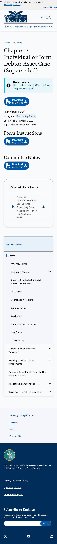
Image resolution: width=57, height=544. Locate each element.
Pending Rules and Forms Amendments (21, 362)
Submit (46, 523)
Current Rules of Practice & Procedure (22, 350)
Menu (43, 17)
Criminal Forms (18, 307)
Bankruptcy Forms (20, 271)
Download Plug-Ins (13, 494)
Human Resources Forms (23, 324)
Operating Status (12, 487)
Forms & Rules (14, 244)
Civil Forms (16, 291)
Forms (12, 255)
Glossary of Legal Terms (22, 415)
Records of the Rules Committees (25, 392)
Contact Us (15, 436)
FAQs (12, 429)
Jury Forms (16, 332)
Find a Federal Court (43, 26)
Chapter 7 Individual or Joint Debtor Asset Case (26, 282)
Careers (13, 422)
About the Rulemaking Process (24, 383)
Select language (15, 26)
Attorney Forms (19, 263)
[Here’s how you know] (28, 5)
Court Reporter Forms (22, 299)
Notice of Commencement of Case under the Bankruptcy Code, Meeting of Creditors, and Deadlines (27, 207)
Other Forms (17, 340)
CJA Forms (16, 315)
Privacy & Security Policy (16, 480)
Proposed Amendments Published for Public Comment (27, 374)
